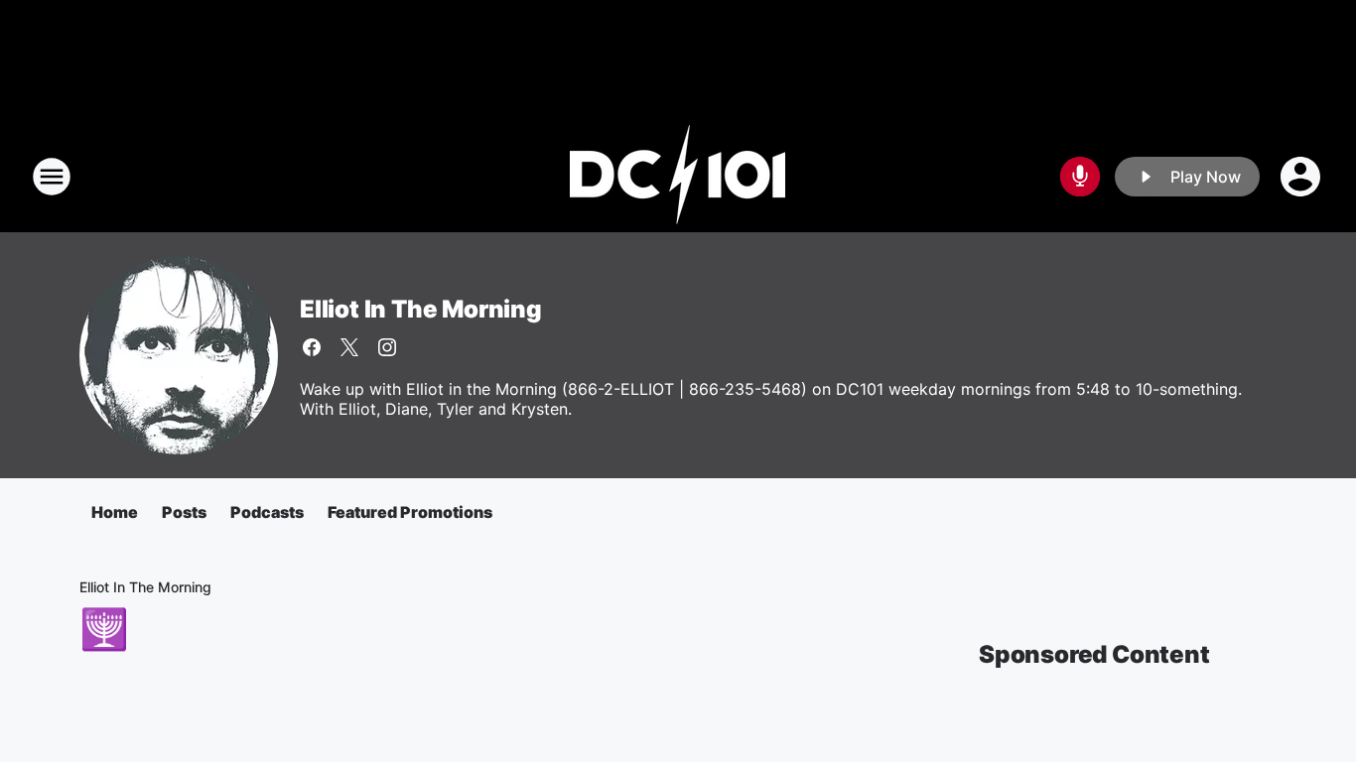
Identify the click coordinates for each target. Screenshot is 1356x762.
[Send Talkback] (1080, 176)
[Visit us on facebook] (312, 347)
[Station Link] (678, 176)
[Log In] (1302, 176)
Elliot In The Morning (421, 309)
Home (114, 512)
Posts (184, 512)
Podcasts (267, 512)
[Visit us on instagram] (387, 347)
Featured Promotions (410, 512)
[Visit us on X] (349, 347)
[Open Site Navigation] (51, 176)
